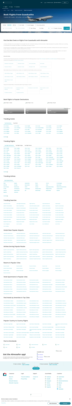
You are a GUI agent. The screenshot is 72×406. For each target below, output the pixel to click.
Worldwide (61, 389)
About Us (11, 376)
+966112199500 (25, 364)
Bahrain (60, 382)
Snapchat (49, 387)
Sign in (65, 2)
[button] (4, 25)
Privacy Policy (24, 378)
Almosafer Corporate (13, 382)
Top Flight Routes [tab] (28, 145)
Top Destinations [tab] (7, 123)
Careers (10, 378)
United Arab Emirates (63, 380)
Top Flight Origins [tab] (19, 145)
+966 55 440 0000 (53, 364)
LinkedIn (48, 378)
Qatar (60, 387)
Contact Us (35, 376)
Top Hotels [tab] (15, 123)
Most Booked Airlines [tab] (8, 180)
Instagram (49, 380)
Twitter (48, 382)
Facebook (49, 376)
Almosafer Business (13, 380)
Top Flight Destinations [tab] (9, 145)
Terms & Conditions (25, 376)
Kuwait (60, 378)
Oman (60, 385)
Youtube (48, 385)
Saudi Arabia (61, 376)
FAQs (34, 378)
